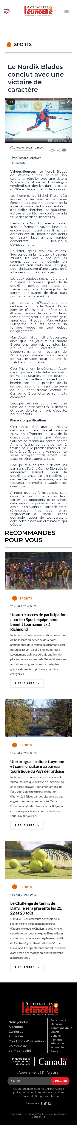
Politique (56, 1039)
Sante (54, 1051)
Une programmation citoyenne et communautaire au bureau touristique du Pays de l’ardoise (37, 766)
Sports (55, 1031)
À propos (16, 1027)
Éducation (57, 1043)
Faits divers (58, 1020)
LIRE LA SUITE (24, 683)
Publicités (16, 1036)
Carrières (16, 1031)
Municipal (57, 1023)
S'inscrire (60, 1081)
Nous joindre (18, 1022)
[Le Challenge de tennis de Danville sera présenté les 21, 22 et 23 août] (38, 859)
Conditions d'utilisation (26, 1041)
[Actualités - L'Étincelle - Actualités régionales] (38, 10)
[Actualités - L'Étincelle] (39, 1004)
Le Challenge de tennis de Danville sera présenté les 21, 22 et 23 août (36, 908)
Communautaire (61, 1027)
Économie (57, 1047)
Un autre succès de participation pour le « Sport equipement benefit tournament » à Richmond (38, 621)
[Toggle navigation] (7, 11)
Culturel (56, 1035)
